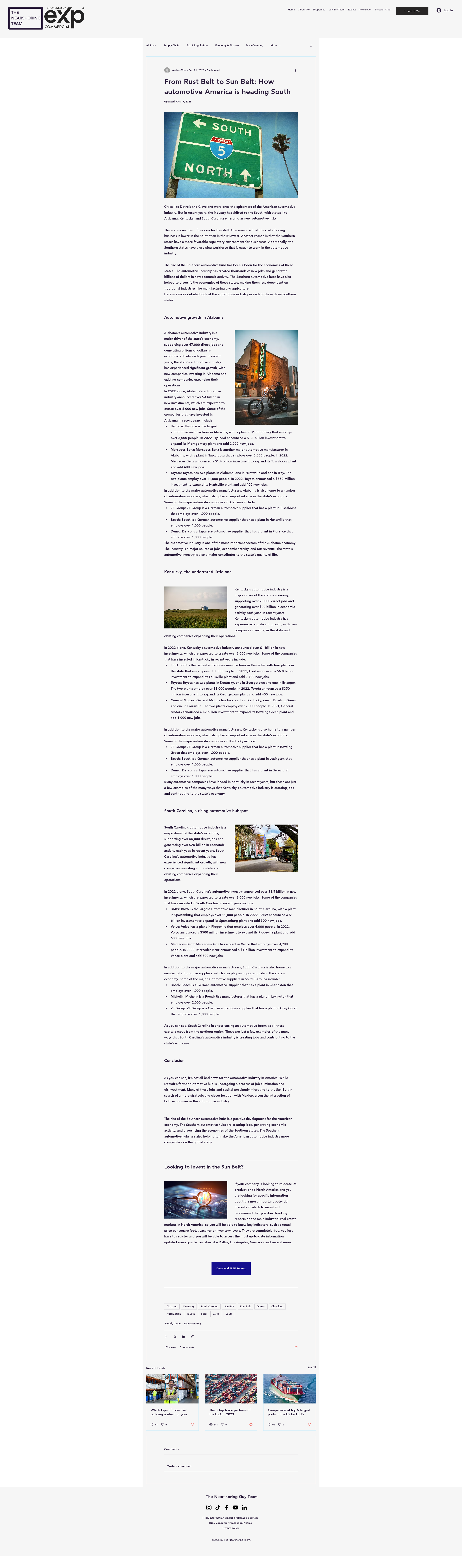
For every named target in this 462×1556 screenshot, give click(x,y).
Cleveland (277, 1306)
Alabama (172, 1306)
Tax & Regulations (197, 45)
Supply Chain (171, 45)
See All (312, 1367)
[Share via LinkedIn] (183, 1336)
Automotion (174, 1313)
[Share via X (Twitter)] (174, 1336)
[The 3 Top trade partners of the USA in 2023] (231, 1388)
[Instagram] (208, 1507)
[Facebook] (226, 1507)
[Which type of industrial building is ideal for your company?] (172, 1388)
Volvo (216, 1313)
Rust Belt (245, 1306)
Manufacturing (254, 45)
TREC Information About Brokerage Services (230, 1517)
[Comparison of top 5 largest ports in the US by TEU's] (289, 1388)
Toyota (191, 1313)
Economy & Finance (227, 45)
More (274, 45)
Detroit (261, 1306)
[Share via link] (192, 1336)
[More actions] (295, 70)
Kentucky (188, 1306)
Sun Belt (229, 1306)
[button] (311, 45)
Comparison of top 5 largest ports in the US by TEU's (289, 1412)
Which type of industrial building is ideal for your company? (169, 1412)
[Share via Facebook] (166, 1336)
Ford (204, 1313)
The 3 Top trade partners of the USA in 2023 (229, 1412)
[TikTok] (217, 1507)
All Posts (151, 45)
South (229, 1313)
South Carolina (209, 1306)
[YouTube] (235, 1507)
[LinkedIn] (244, 1507)
